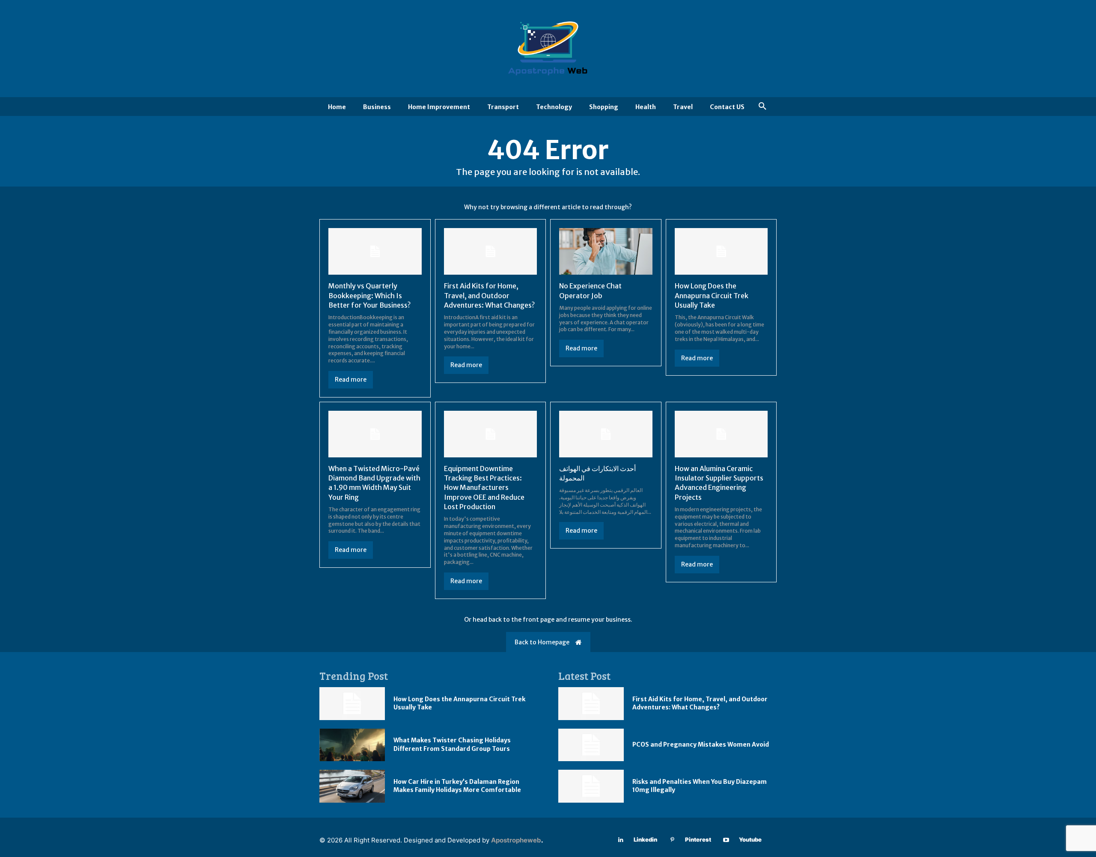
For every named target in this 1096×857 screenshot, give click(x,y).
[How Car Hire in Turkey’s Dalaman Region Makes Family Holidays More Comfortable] (352, 786)
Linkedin (645, 839)
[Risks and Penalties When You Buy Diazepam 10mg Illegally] (591, 786)
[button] (762, 106)
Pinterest (698, 839)
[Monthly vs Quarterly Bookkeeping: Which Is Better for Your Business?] (375, 251)
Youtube (750, 839)
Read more (350, 379)
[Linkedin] (621, 840)
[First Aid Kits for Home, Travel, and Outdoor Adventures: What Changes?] (490, 251)
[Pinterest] (672, 840)
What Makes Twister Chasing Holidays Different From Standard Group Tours (452, 744)
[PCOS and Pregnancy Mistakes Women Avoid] (591, 745)
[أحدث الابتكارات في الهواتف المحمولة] (605, 434)
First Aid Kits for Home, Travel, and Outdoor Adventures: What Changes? (489, 295)
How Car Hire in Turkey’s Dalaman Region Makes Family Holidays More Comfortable (457, 786)
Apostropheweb (516, 840)
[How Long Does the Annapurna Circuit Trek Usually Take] (721, 251)
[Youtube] (726, 840)
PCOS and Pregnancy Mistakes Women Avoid (700, 744)
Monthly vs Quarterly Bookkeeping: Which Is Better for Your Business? (369, 295)
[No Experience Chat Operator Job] (605, 251)
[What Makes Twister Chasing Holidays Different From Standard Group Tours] (352, 745)
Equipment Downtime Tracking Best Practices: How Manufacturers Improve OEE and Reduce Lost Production (484, 487)
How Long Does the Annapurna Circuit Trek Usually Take (711, 295)
